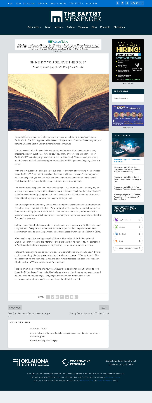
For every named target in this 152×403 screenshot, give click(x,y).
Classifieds (119, 27)
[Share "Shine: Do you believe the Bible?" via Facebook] (47, 297)
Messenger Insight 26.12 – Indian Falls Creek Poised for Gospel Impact (128, 188)
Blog (94, 27)
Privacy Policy (112, 377)
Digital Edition (76, 3)
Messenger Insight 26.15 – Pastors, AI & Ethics (127, 160)
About (10, 3)
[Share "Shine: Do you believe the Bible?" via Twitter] (52, 297)
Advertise (43, 3)
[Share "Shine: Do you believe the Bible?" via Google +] (57, 297)
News (48, 27)
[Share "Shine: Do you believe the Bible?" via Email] (71, 297)
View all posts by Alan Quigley (43, 341)
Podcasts (105, 27)
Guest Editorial (76, 67)
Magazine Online (58, 3)
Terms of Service (105, 380)
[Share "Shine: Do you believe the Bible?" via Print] (76, 297)
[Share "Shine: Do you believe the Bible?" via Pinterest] (62, 297)
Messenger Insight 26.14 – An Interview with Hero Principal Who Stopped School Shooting (127, 169)
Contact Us (91, 3)
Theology (83, 27)
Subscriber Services (25, 3)
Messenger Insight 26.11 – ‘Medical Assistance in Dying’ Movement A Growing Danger (127, 197)
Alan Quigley (48, 67)
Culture (71, 27)
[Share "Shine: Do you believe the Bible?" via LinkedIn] (66, 297)
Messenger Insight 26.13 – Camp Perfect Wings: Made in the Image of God (127, 179)
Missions (59, 27)
